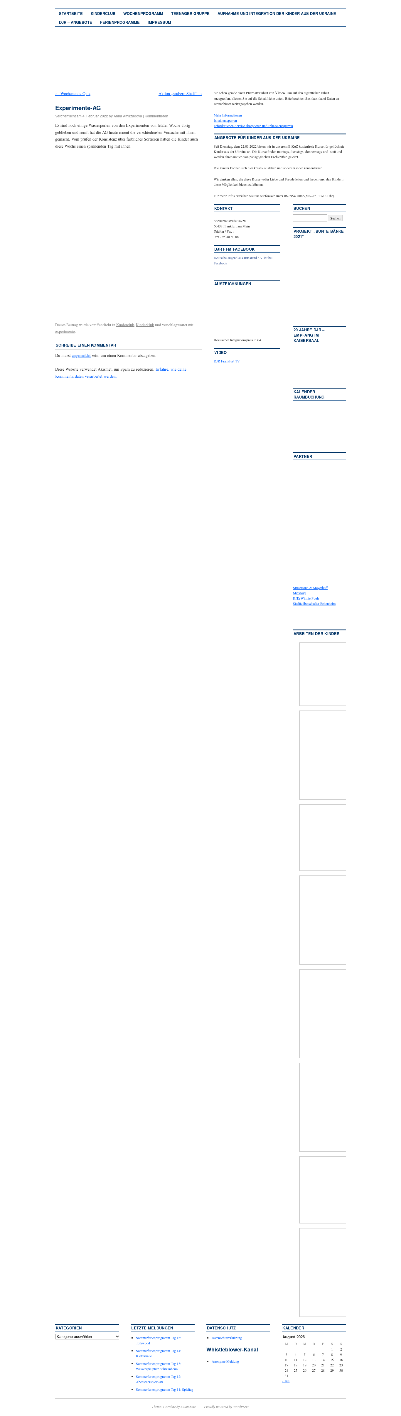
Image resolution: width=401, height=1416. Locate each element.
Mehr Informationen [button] (228, 115)
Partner (303, 456)
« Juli (285, 1380)
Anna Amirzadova (128, 115)
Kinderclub (103, 13)
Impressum (159, 22)
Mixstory (299, 592)
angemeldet (81, 355)
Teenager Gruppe (190, 13)
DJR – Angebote (75, 22)
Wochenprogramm (143, 13)
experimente (65, 331)
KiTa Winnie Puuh (306, 598)
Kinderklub (145, 324)
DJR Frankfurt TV (227, 361)
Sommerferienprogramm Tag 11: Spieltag (164, 1389)
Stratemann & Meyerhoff (310, 587)
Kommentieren (156, 115)
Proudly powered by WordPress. (227, 1406)
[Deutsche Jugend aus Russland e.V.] (231, 271)
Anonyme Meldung (225, 1361)
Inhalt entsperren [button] (225, 120)
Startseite (71, 13)
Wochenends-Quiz (72, 93)
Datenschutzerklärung (227, 1337)
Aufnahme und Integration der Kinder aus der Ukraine (277, 13)
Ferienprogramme (120, 22)
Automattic (188, 1406)
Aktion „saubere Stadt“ (180, 93)
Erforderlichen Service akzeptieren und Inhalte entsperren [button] (253, 125)
